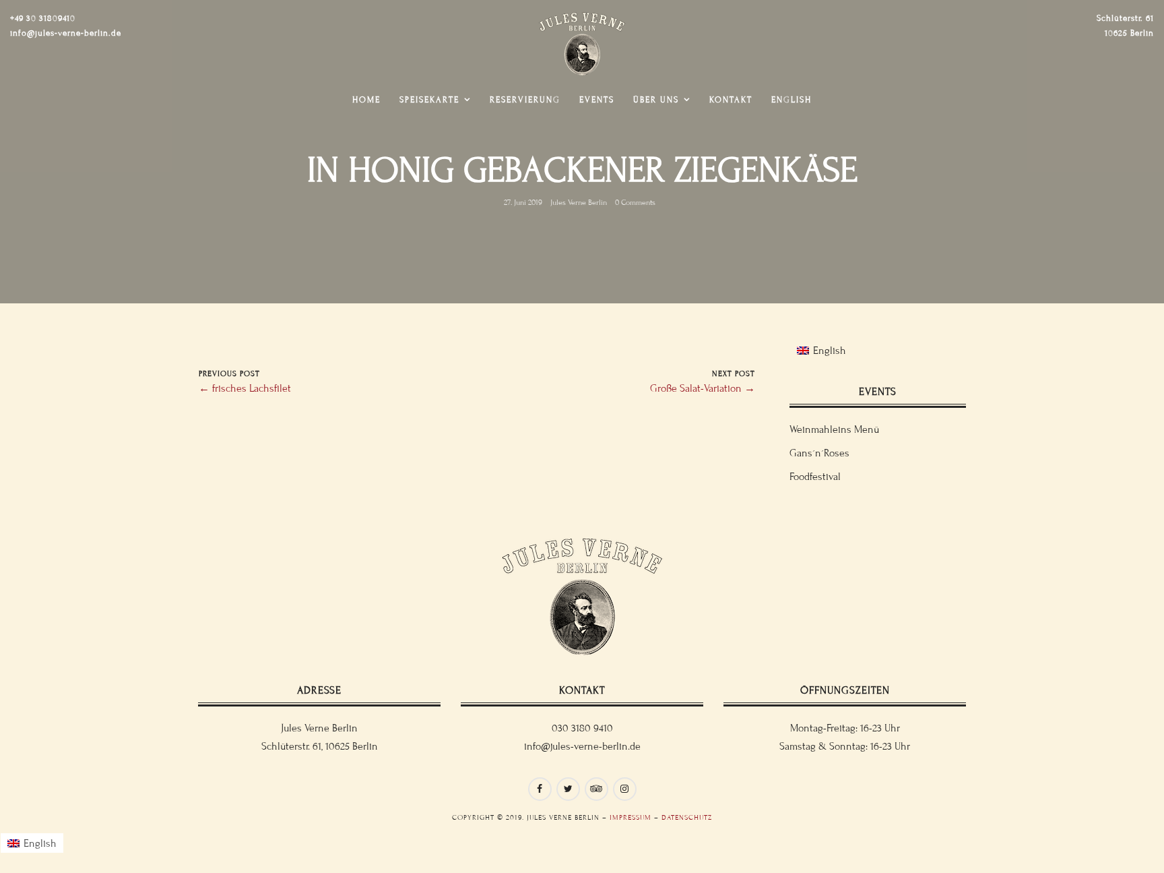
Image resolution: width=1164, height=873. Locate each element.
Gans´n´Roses (819, 453)
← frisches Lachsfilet (245, 388)
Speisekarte (429, 99)
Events (596, 99)
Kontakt (730, 99)
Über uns (656, 99)
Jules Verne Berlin (578, 202)
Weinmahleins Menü (834, 429)
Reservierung (525, 99)
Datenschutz (686, 817)
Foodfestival (815, 477)
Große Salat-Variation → (702, 388)
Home (366, 99)
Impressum (630, 817)
